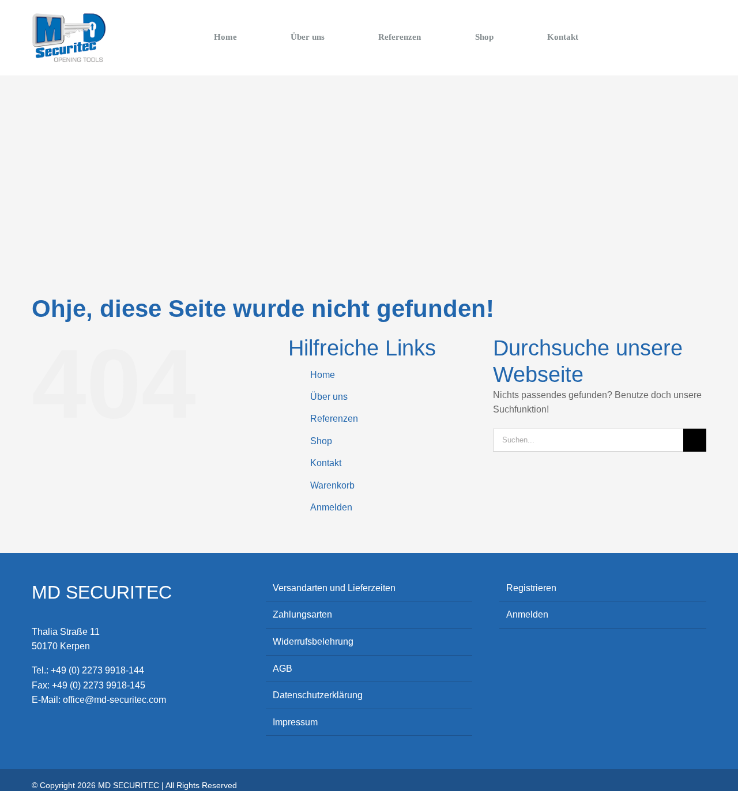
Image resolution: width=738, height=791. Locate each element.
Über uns (329, 397)
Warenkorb (332, 485)
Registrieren (531, 588)
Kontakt (325, 463)
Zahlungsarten (302, 614)
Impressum (295, 722)
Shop (321, 441)
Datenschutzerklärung (318, 695)
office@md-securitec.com (114, 700)
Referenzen (334, 418)
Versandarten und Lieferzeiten (334, 588)
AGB (282, 668)
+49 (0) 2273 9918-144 (97, 670)
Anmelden (331, 507)
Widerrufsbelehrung (313, 641)
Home (322, 375)
